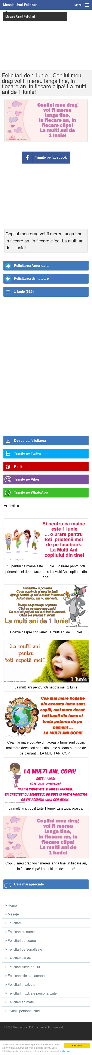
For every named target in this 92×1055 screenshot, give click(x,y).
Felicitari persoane (21, 940)
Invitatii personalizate (23, 1010)
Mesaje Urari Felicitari (20, 4)
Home (12, 905)
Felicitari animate (20, 1001)
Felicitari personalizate (24, 949)
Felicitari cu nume (21, 931)
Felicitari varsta (19, 958)
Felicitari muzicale (21, 984)
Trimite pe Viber (26, 479)
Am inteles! (76, 1045)
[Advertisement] (46, 39)
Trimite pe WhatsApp (31, 492)
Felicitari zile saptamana (26, 975)
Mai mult (66, 1051)
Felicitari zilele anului (23, 966)
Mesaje (13, 914)
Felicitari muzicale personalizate (32, 993)
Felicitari (14, 922)
